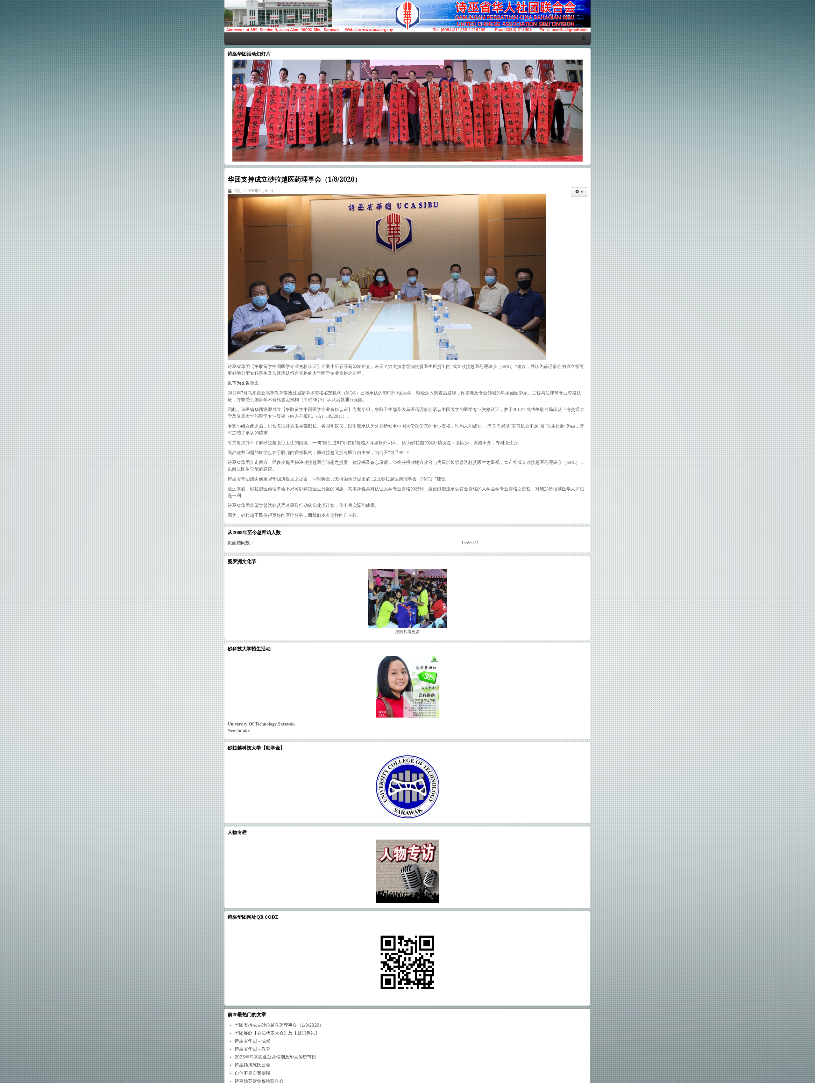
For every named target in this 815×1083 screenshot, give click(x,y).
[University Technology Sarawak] (407, 680)
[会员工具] (800, 230)
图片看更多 (407, 625)
